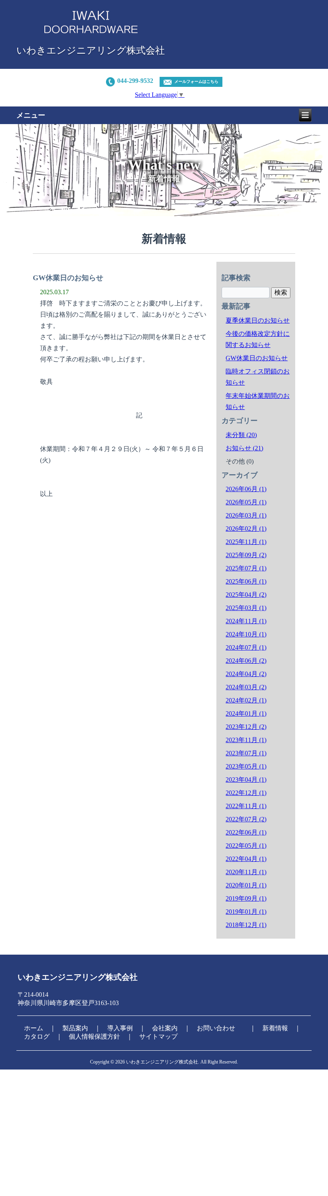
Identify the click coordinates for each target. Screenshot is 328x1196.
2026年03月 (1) (246, 515)
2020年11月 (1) (246, 872)
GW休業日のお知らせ (257, 358)
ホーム (33, 1028)
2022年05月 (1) (246, 845)
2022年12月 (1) (246, 792)
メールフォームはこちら (196, 81)
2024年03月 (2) (246, 687)
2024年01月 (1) (246, 713)
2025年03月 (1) (246, 607)
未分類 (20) (241, 434)
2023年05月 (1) (246, 766)
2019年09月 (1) (246, 898)
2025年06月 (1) (246, 581)
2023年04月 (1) (246, 779)
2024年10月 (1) (246, 634)
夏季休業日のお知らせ (258, 320)
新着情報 (275, 1028)
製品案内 (75, 1028)
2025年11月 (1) (246, 541)
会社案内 (165, 1028)
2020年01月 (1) (246, 885)
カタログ (37, 1036)
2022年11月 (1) (246, 806)
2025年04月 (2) (246, 594)
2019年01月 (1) (246, 911)
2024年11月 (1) (246, 621)
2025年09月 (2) (246, 555)
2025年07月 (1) (246, 568)
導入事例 (120, 1028)
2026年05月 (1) (246, 502)
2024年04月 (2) (246, 673)
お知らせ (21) (244, 448)
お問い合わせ (216, 1028)
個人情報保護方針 (94, 1036)
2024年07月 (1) (246, 647)
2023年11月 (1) (246, 739)
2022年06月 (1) (246, 832)
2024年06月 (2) (246, 660)
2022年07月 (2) (246, 819)
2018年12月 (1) (246, 924)
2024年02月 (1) (246, 700)
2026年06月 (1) (246, 489)
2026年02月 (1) (246, 528)
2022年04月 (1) (246, 858)
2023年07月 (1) (246, 753)
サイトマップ (158, 1036)
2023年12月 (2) (246, 726)
